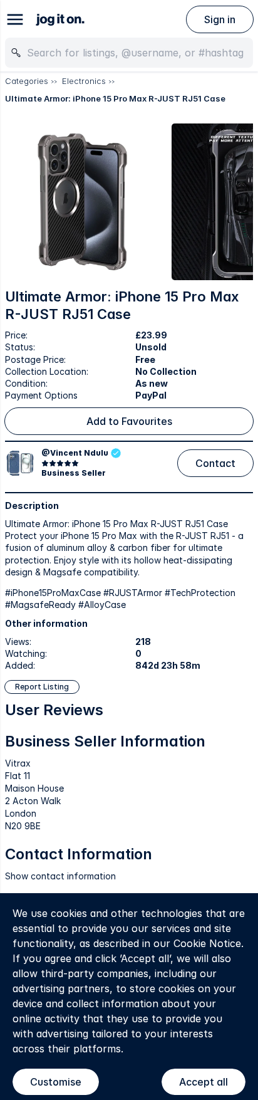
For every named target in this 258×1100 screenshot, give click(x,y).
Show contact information (60, 876)
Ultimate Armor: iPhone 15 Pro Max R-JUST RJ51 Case (115, 98)
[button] (83, 201)
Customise (55, 1082)
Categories (26, 81)
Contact (215, 463)
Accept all (203, 1082)
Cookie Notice (207, 943)
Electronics (84, 81)
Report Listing (42, 686)
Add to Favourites (129, 421)
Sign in (219, 19)
